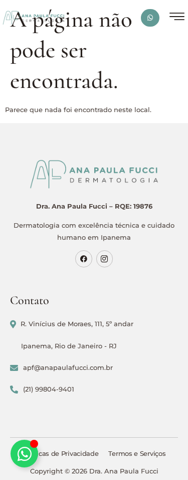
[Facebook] (83, 258)
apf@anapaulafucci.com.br (68, 367)
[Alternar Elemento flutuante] (24, 453)
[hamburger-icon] (176, 18)
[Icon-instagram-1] (104, 258)
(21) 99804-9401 (48, 389)
